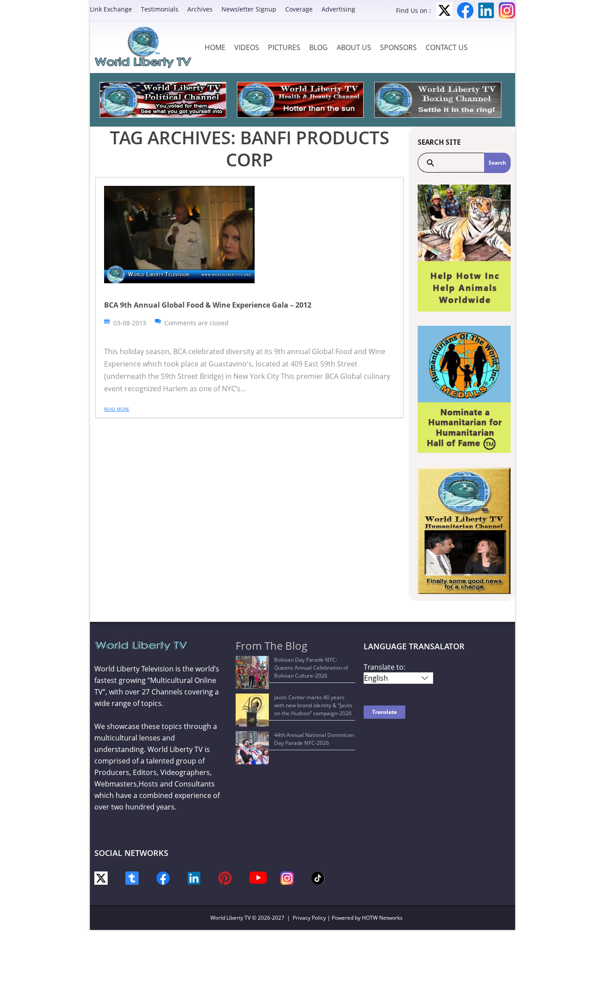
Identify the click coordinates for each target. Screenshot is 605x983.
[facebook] (163, 877)
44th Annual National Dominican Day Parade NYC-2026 (314, 739)
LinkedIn (486, 10)
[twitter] (101, 877)
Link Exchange (111, 9)
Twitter (444, 10)
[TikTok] (318, 877)
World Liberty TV (230, 917)
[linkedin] (194, 877)
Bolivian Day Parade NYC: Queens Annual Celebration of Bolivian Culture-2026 (311, 667)
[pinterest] (225, 877)
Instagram (507, 10)
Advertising (338, 9)
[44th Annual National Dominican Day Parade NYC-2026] (252, 747)
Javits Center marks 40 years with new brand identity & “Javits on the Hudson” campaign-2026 (313, 705)
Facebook (465, 10)
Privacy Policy (309, 917)
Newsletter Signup (248, 9)
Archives (200, 9)
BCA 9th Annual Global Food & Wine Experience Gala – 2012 (207, 305)
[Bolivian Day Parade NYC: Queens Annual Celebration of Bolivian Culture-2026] (252, 672)
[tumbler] (132, 877)
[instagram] (287, 877)
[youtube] (258, 877)
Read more (116, 409)
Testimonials (159, 9)
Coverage (299, 9)
